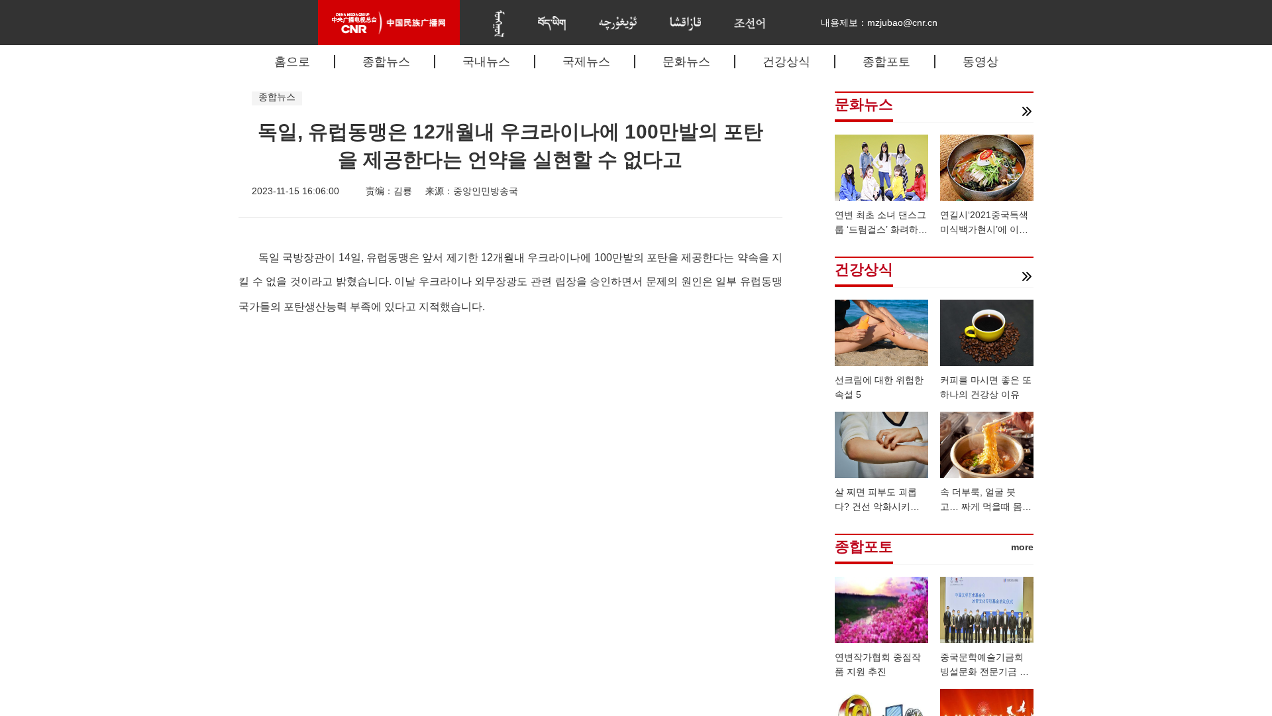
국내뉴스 (486, 61)
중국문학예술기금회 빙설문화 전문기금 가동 (984, 671)
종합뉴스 (386, 61)
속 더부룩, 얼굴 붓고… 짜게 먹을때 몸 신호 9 (981, 506)
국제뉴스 (586, 61)
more (1022, 547)
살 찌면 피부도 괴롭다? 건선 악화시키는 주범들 (877, 506)
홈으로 (292, 61)
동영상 (980, 61)
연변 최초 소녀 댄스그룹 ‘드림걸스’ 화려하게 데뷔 (881, 229)
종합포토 (886, 61)
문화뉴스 (686, 61)
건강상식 (786, 61)
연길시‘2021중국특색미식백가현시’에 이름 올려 (984, 229)
